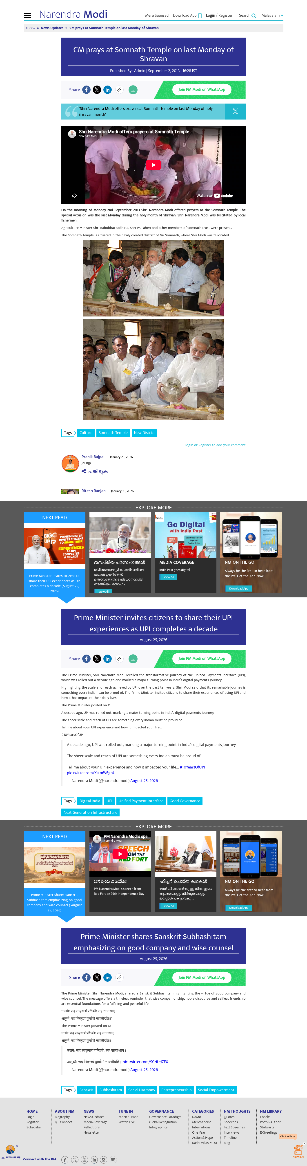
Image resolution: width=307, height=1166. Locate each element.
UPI (109, 801)
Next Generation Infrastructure (90, 812)
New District (144, 432)
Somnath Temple (113, 432)
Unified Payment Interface (141, 801)
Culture (86, 432)
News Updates (52, 28)
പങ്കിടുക (97, 471)
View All (103, 591)
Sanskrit (86, 1090)
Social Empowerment (216, 1090)
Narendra (73, 14)
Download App (238, 588)
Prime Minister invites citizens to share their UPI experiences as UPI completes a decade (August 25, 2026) (54, 583)
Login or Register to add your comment (215, 445)
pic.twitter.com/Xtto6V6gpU (91, 773)
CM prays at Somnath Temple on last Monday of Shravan (153, 54)
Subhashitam (111, 1090)
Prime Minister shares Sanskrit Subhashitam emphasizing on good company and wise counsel (153, 942)
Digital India (90, 801)
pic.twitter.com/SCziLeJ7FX (145, 1062)
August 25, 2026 (144, 780)
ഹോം (30, 28)
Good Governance (185, 801)
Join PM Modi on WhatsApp (202, 89)
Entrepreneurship (176, 1090)
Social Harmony (141, 1090)
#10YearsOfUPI (192, 767)
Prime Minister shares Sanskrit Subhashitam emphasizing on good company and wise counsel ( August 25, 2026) (54, 902)
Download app (13, 1157)
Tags (68, 432)
